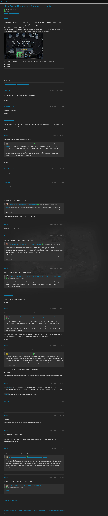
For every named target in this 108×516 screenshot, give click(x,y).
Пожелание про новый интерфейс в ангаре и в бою (23, 204)
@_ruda (7, 394)
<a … (9, 259)
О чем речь (10, 492)
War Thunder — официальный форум (11, 1)
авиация (6, 13)
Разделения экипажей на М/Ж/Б (17, 457)
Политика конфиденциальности (56, 510)
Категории (13, 510)
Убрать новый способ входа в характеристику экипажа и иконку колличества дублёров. (33, 317)
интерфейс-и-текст (14, 13)
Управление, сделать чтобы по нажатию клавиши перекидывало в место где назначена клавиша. (35, 276)
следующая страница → (11, 500)
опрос (7, 146)
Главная (6, 510)
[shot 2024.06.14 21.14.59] (13, 254)
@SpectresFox (8, 387)
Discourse (15, 513)
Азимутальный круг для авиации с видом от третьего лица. (25, 244)
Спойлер (8, 64)
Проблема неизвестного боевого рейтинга (20, 354)
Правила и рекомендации (24, 510)
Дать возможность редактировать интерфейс (16, 84)
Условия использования (39, 510)
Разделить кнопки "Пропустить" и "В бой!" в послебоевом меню (26, 485)
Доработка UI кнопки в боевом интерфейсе (28, 6)
